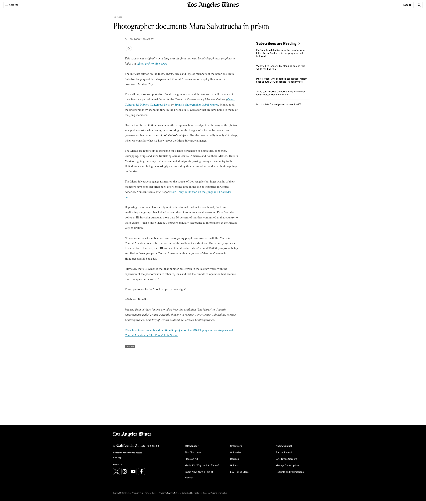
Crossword (236, 446)
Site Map (117, 458)
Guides (234, 465)
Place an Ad (191, 459)
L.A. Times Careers (286, 459)
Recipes (234, 459)
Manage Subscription (287, 465)
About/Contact (284, 446)
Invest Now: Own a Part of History (199, 475)
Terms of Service (151, 493)
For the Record (284, 452)
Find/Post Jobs (193, 452)
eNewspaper (192, 446)
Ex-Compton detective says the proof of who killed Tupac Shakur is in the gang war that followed (280, 53)
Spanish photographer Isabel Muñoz (196, 104)
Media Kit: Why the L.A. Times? (202, 465)
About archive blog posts (152, 63)
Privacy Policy (164, 493)
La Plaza (118, 17)
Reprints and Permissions (290, 472)
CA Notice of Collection (180, 493)
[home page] (213, 4)
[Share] (128, 48)
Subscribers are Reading (276, 43)
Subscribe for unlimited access (127, 453)
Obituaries (235, 452)
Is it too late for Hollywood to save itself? (278, 104)
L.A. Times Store (239, 472)
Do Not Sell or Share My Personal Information (209, 493)
